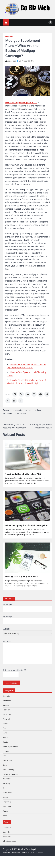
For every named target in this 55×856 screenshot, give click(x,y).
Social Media (7, 792)
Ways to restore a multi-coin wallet (21, 576)
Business (6, 705)
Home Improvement (10, 746)
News (5, 765)
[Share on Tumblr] (7, 400)
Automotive (7, 700)
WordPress (38, 852)
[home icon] (6, 22)
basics (12, 410)
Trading (5, 811)
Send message (11, 682)
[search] (50, 22)
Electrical (6, 709)
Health (5, 742)
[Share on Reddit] (46, 394)
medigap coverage (24, 410)
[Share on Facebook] (14, 394)
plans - (23, 413)
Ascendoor (15, 852)
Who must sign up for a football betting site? (26, 525)
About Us (6, 832)
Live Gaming (7, 760)
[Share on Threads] (14, 400)
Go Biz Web (24, 849)
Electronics (7, 714)
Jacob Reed (11, 61)
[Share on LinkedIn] (27, 394)
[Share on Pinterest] (40, 394)
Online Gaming (8, 769)
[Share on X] (21, 394)
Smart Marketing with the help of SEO (23, 474)
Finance (6, 723)
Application (7, 695)
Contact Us (7, 827)
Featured (9, 36)
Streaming (7, 801)
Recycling (6, 783)
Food (4, 728)
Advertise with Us (9, 841)
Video (5, 815)
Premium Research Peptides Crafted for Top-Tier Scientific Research (26, 366)
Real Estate (7, 778)
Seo (4, 788)
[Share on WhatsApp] (34, 394)
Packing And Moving (10, 774)
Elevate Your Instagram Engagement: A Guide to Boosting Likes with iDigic (26, 381)
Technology (7, 806)
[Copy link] (20, 400)
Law (4, 755)
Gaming (5, 737)
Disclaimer (7, 836)
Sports (5, 797)
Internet (6, 751)
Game (5, 732)
